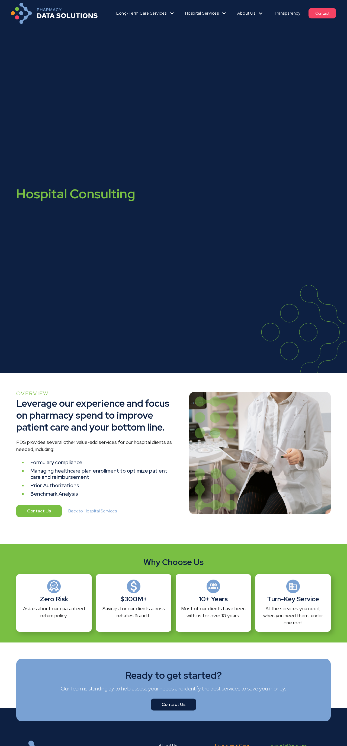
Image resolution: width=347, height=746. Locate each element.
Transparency (287, 13)
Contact (322, 13)
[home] (54, 13)
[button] (145, 13)
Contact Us (39, 511)
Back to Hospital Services (92, 511)
